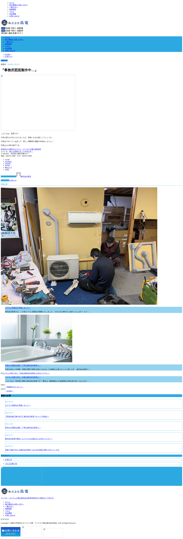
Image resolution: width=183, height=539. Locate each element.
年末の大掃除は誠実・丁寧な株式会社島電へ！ (23, 428)
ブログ (11, 12)
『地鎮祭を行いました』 (14, 387)
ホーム (11, 3)
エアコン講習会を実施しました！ (17, 308)
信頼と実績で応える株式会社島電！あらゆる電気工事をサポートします (32, 450)
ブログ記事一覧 (11, 464)
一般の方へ (13, 7)
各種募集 (12, 9)
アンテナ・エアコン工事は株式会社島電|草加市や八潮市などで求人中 (27, 498)
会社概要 (12, 14)
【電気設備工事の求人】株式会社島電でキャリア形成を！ (27, 416)
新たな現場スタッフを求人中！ (21, 151)
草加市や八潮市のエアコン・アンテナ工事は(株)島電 (21, 149)
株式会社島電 (26, 176)
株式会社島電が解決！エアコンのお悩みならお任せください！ (29, 439)
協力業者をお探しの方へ (18, 5)
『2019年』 (9, 391)
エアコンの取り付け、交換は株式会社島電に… (23, 377)
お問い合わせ (14, 16)
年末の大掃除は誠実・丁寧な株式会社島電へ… (23, 365)
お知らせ (13, 180)
